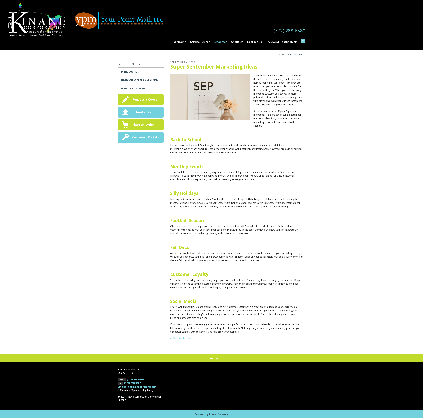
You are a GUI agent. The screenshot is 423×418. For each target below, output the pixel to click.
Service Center (200, 42)
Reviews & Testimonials (281, 42)
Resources (220, 42)
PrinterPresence (219, 414)
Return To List (182, 338)
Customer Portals (145, 137)
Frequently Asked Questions (139, 79)
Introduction (130, 71)
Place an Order (143, 125)
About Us (237, 42)
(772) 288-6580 (289, 30)
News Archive (298, 54)
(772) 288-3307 (132, 383)
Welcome (180, 42)
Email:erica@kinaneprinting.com (137, 386)
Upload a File (141, 112)
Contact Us (254, 42)
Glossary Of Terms (133, 88)
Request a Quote (144, 99)
